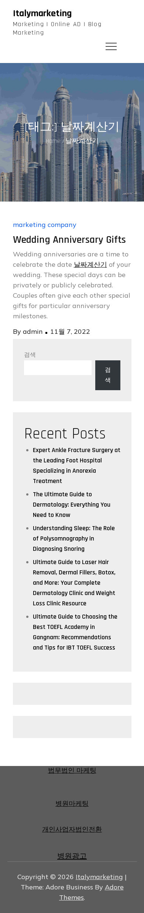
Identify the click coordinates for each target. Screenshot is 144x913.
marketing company (44, 224)
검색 (30, 355)
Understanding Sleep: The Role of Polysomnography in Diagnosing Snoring (74, 538)
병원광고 (72, 856)
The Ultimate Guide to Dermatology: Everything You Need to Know (71, 504)
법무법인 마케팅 (72, 770)
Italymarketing (42, 13)
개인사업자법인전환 (72, 829)
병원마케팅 (72, 804)
